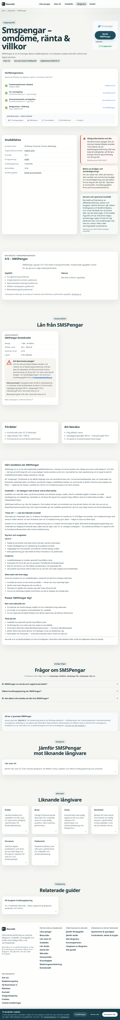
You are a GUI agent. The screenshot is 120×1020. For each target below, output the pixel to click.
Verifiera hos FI (110, 86)
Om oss (5, 977)
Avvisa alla (94, 1014)
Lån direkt (44, 946)
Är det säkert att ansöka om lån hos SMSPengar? (25, 698)
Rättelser (6, 988)
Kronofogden (46, 960)
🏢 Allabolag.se (32, 120)
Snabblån (69, 4)
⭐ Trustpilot (79, 120)
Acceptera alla (110, 1014)
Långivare (81, 4)
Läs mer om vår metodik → (75, 725)
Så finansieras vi (9, 985)
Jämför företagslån (75, 931)
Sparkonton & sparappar (102, 931)
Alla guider (71, 949)
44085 (26, 159)
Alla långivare (72, 939)
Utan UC (57, 4)
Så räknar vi (76, 294)
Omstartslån (46, 957)
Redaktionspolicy (10, 981)
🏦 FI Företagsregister (15, 120)
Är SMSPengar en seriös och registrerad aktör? (24, 684)
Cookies (5, 999)
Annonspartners (73, 942)
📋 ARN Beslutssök (64, 120)
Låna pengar (44, 4)
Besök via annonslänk (32, 173)
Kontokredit (45, 968)
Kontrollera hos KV (108, 100)
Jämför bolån (72, 935)
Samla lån (44, 949)
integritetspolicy (50, 1017)
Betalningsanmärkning (51, 964)
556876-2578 (29, 150)
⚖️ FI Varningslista (47, 120)
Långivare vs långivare (76, 946)
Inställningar (80, 1014)
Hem (4, 10)
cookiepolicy (64, 1017)
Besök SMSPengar (105, 35)
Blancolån (44, 935)
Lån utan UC (45, 939)
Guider (93, 4)
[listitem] (60, 767)
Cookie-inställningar (11, 1003)
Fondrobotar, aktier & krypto (104, 935)
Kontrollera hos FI (109, 93)
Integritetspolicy (9, 995)
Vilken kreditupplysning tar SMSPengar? (21, 691)
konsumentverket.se (43, 377)
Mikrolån (44, 953)
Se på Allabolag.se (109, 108)
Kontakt (6, 992)
